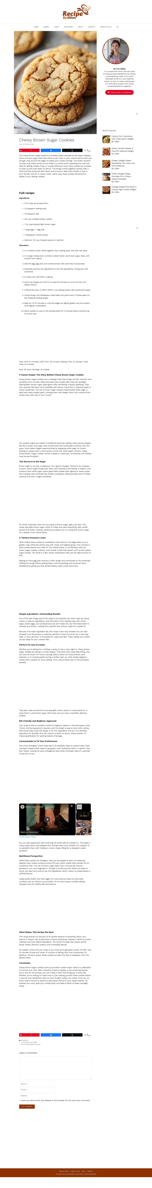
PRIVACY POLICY (105, 27)
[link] (22, 807)
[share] (71, 806)
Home (36, 27)
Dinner (46, 27)
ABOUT (80, 27)
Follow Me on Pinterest (121, 92)
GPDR (83, 1171)
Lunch (56, 27)
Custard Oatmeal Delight (29, 1042)
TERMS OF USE (75, 1171)
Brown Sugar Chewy (34, 806)
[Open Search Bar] (117, 27)
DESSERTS (24, 1040)
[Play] (84, 824)
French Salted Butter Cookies (30, 1044)
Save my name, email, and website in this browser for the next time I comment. (55, 1100)
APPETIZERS (68, 27)
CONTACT (91, 27)
